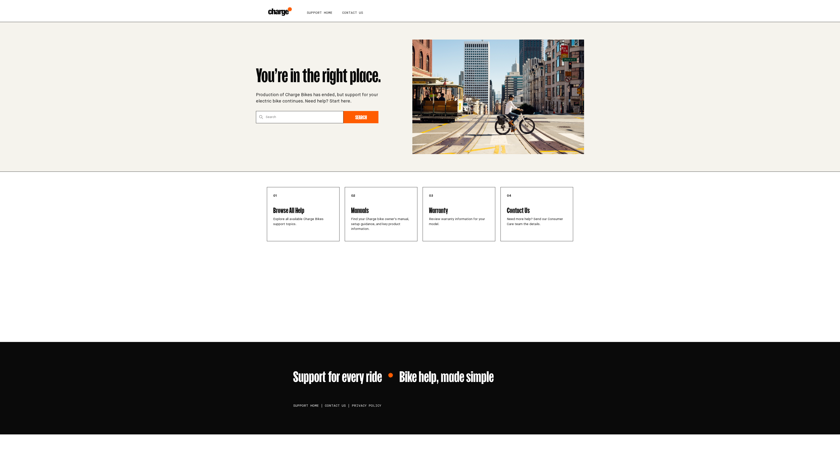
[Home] (281, 11)
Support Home (319, 12)
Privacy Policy (366, 405)
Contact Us (352, 12)
